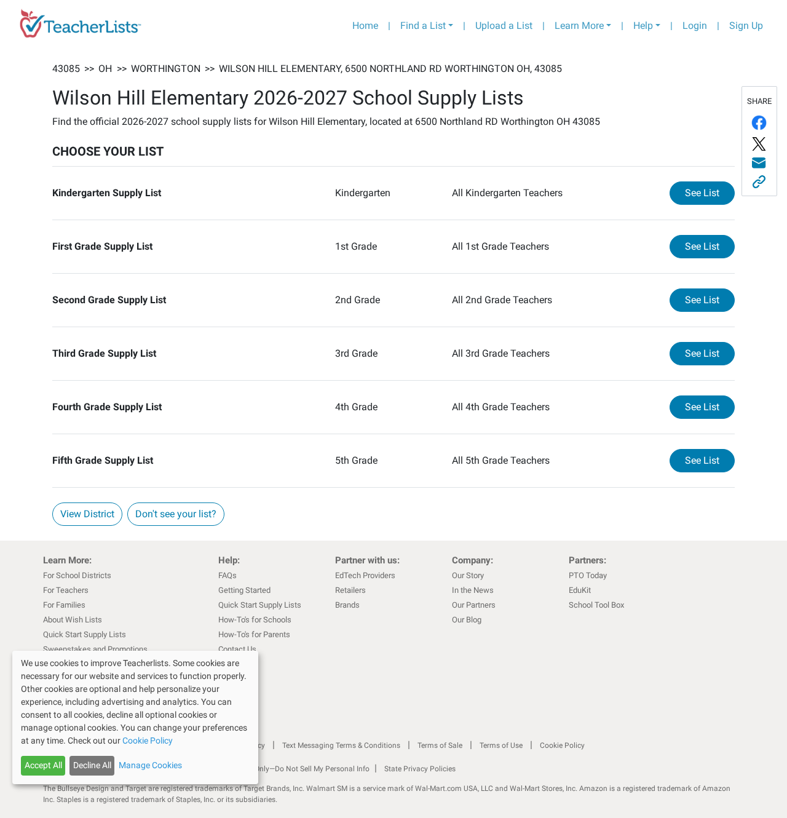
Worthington (165, 68)
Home (365, 25)
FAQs (227, 575)
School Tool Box (596, 605)
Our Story (468, 575)
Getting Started (244, 590)
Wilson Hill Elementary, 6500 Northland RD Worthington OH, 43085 (390, 68)
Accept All (43, 765)
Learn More (579, 25)
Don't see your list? (175, 514)
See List (710, 192)
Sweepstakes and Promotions (95, 649)
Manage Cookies (150, 765)
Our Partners (474, 605)
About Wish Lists (72, 619)
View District (87, 514)
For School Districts (77, 575)
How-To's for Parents (254, 634)
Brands (347, 605)
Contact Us (237, 649)
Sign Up (746, 25)
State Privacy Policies (420, 768)
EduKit (580, 590)
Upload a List (503, 25)
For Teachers (66, 590)
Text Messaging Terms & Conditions (341, 745)
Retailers (350, 590)
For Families (64, 605)
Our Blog (466, 619)
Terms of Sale (439, 745)
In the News (473, 590)
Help (643, 25)
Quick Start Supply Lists (84, 634)
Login (694, 25)
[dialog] (135, 717)
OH (105, 68)
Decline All (92, 765)
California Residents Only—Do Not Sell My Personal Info (278, 768)
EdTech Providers (365, 575)
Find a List (423, 25)
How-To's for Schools (254, 619)
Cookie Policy (562, 745)
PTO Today (588, 575)
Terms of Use (501, 745)
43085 (66, 68)
